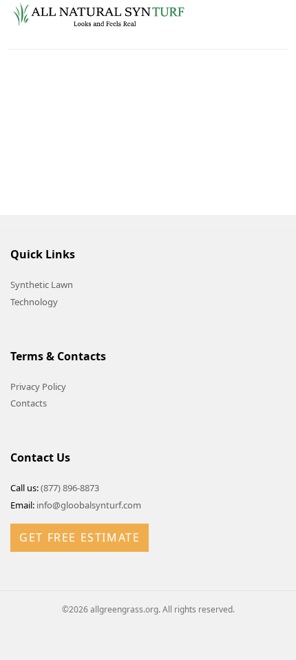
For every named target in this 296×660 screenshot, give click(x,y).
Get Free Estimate (79, 537)
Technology (34, 302)
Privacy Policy (38, 386)
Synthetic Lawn (41, 284)
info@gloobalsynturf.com (88, 505)
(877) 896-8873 (70, 488)
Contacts (28, 403)
